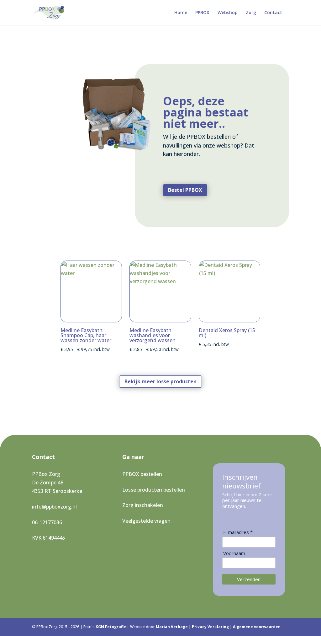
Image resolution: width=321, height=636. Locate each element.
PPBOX (202, 12)
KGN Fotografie (111, 626)
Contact (273, 12)
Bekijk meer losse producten (160, 381)
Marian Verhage (172, 626)
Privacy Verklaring (211, 626)
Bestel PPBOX (185, 189)
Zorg (251, 12)
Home (180, 12)
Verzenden (248, 579)
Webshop (228, 12)
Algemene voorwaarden (257, 626)
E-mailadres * (238, 532)
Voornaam (234, 553)
